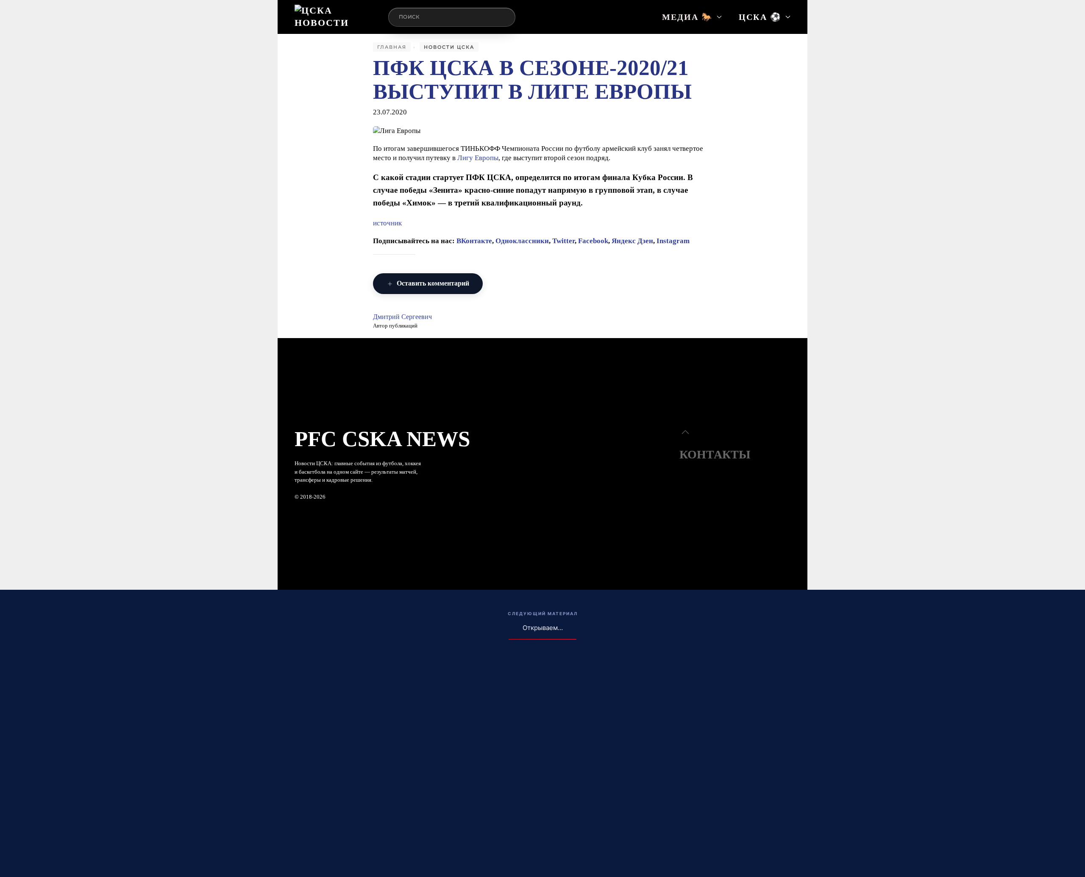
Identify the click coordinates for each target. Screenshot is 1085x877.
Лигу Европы (477, 158)
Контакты (715, 454)
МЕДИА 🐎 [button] (687, 17)
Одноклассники (522, 241)
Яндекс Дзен (632, 241)
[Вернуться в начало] (333, 17)
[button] (685, 432)
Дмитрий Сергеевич (402, 316)
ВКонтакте (474, 241)
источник (387, 223)
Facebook (593, 241)
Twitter (563, 241)
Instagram (673, 241)
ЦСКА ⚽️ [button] (760, 17)
